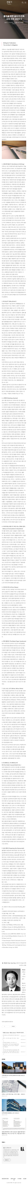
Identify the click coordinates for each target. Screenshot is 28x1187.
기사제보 (19, 1178)
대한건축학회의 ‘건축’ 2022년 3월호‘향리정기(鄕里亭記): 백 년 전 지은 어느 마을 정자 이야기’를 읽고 (11, 1045)
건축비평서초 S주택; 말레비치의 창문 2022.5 (11, 1035)
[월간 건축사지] (9, 2)
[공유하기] (6, 1026)
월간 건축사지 (7, 1148)
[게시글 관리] (8, 1026)
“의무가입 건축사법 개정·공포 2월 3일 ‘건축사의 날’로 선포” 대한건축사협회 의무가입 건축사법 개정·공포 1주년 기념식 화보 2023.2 (11, 1051)
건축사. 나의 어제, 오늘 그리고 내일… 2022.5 (11, 1039)
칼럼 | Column (13, 1032)
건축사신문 (13, 1178)
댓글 (3, 1142)
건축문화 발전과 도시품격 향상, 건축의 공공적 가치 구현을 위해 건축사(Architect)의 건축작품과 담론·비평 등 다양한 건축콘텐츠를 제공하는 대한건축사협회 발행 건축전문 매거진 (11, 1153)
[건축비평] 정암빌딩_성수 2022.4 (9, 1042)
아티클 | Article (6, 1032)
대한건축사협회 (5, 1178)
